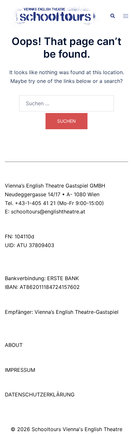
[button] (112, 16)
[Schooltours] (52, 15)
